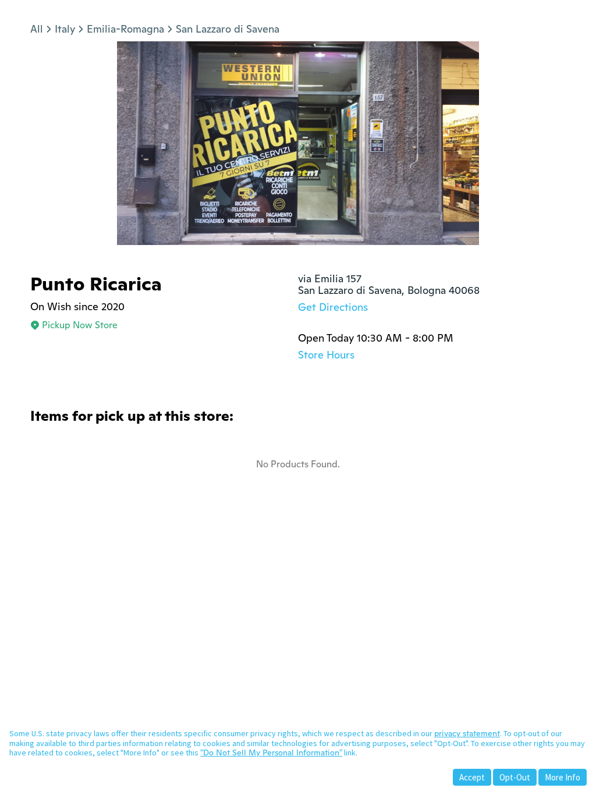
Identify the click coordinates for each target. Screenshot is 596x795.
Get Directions (333, 307)
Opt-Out (514, 777)
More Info (562, 777)
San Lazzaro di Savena (227, 29)
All (36, 29)
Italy (65, 29)
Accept (472, 777)
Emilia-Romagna (125, 29)
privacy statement (467, 733)
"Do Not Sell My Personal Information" (271, 752)
